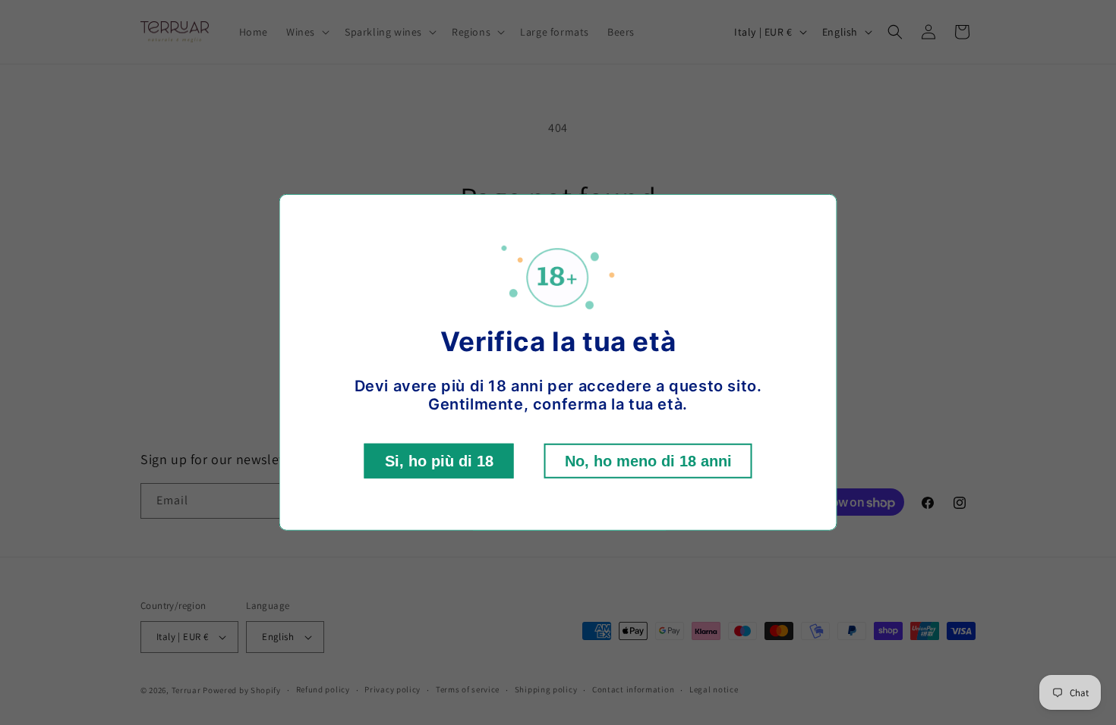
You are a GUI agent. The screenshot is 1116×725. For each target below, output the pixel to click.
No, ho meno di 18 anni (648, 461)
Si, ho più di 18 (439, 461)
